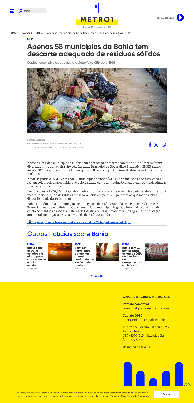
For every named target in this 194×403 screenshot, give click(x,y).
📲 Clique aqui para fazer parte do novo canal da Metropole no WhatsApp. (79, 222)
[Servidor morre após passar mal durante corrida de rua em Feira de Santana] (107, 252)
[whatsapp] (164, 144)
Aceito (166, 394)
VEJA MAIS (97, 276)
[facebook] (150, 144)
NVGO (145, 347)
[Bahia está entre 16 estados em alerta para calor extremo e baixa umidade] (60, 252)
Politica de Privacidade (138, 396)
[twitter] (156, 144)
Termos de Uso (117, 396)
